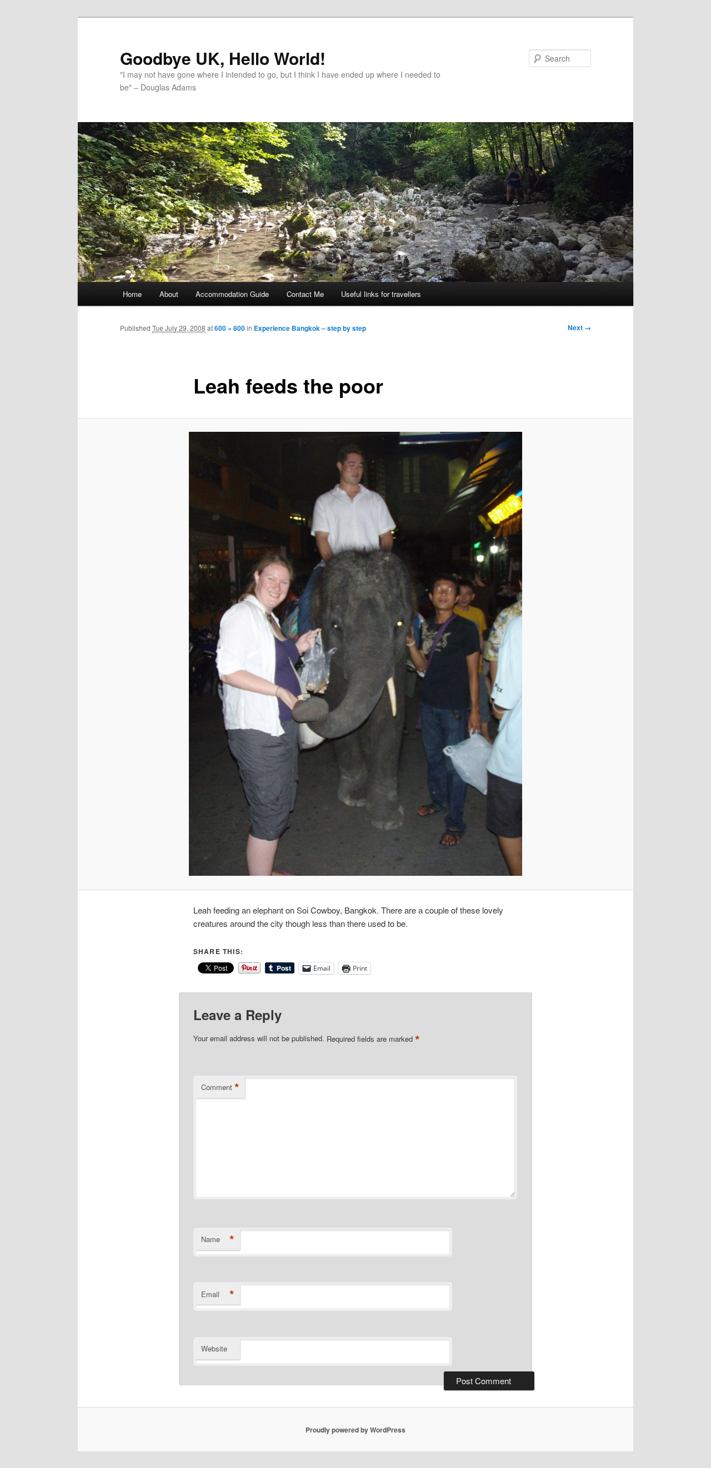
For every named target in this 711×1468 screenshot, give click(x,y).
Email (217, 1294)
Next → (579, 327)
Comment (220, 1087)
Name (217, 1239)
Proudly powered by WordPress (355, 1430)
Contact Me (305, 294)
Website (214, 1348)
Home (132, 294)
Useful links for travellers (381, 294)
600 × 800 (229, 328)
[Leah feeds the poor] (355, 654)
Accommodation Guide (232, 294)
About (168, 294)
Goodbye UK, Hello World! (223, 58)
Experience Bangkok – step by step (310, 328)
